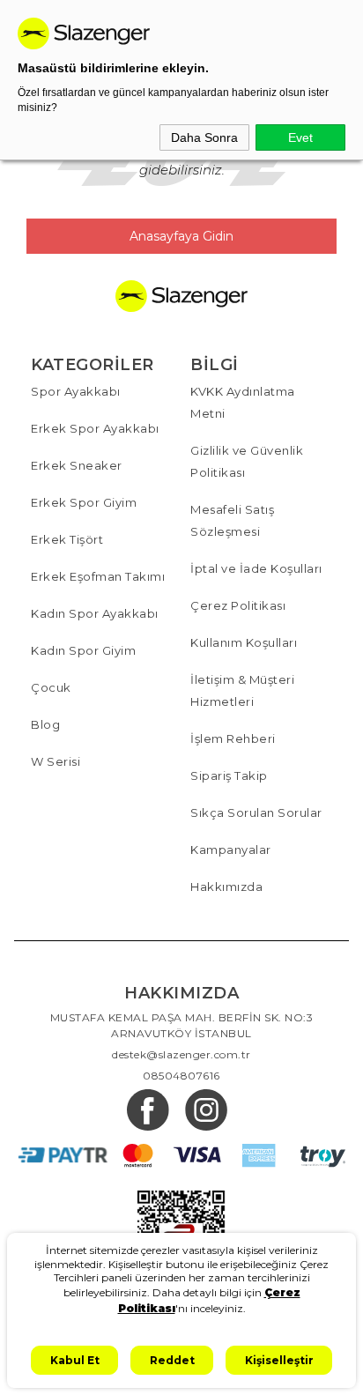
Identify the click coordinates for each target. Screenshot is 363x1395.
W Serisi (55, 761)
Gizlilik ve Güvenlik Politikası (246, 461)
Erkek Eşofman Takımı (98, 576)
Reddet (172, 1360)
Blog (45, 724)
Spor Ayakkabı (76, 391)
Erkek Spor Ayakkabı (95, 428)
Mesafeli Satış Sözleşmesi (232, 520)
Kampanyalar (230, 849)
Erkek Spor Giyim (84, 502)
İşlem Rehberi (233, 738)
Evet (300, 137)
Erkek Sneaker (76, 465)
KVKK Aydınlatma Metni (242, 402)
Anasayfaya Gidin (181, 236)
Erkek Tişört (67, 539)
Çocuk (51, 687)
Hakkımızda (226, 886)
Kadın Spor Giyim (83, 650)
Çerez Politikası (237, 605)
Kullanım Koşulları (243, 642)
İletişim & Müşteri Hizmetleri (242, 690)
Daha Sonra (204, 137)
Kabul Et (75, 1360)
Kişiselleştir (279, 1360)
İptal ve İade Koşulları (256, 568)
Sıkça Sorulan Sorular (256, 812)
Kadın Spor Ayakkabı (95, 613)
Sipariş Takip (229, 775)
